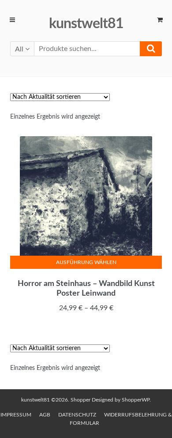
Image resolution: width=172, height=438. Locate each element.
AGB (44, 414)
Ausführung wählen (86, 262)
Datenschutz (77, 414)
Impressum (15, 414)
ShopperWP (136, 399)
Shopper (80, 399)
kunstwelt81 (86, 24)
